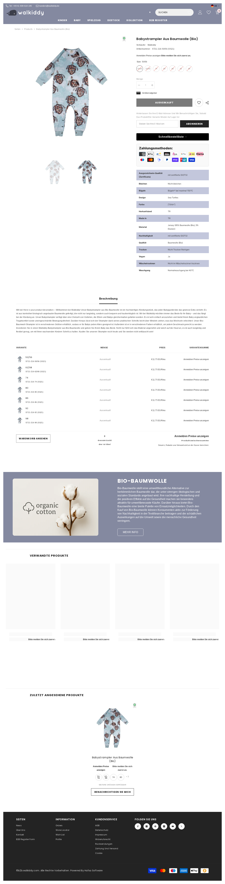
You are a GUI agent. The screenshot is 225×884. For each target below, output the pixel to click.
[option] (71, 91)
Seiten (17, 29)
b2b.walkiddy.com (28, 870)
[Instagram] (146, 826)
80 (121, 777)
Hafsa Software (93, 870)
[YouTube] (173, 826)
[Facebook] (138, 826)
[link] (199, 102)
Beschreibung (108, 298)
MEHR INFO (130, 532)
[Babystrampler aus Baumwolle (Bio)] (112, 727)
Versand (180, 445)
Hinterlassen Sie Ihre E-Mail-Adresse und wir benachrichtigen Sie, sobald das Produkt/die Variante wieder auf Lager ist (171, 115)
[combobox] (170, 12)
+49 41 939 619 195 (22, 6)
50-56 (98, 777)
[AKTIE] (206, 103)
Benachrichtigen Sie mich (112, 792)
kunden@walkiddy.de (49, 6)
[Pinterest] (155, 826)
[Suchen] (174, 12)
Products (28, 29)
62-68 (106, 777)
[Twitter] (181, 826)
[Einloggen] (200, 12)
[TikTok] (164, 826)
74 (113, 777)
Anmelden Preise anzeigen (148, 56)
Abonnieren (194, 123)
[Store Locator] (150, 12)
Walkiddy (152, 45)
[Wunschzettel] (209, 12)
